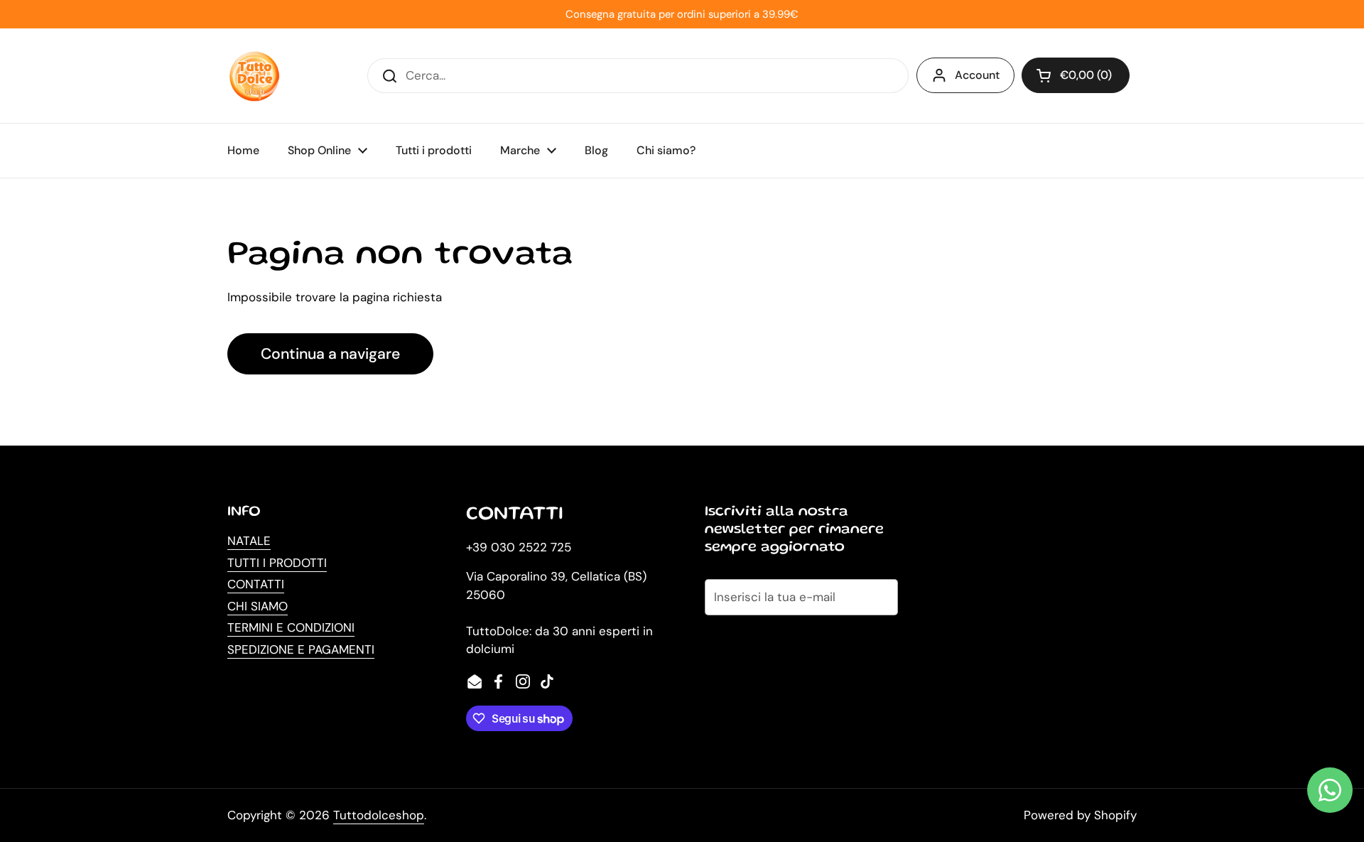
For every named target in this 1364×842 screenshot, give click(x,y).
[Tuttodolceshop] (254, 76)
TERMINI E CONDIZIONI (290, 627)
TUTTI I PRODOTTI (277, 563)
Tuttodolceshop (378, 815)
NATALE (249, 541)
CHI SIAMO (257, 606)
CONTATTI (255, 584)
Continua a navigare (330, 354)
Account (977, 75)
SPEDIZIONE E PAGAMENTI (300, 649)
